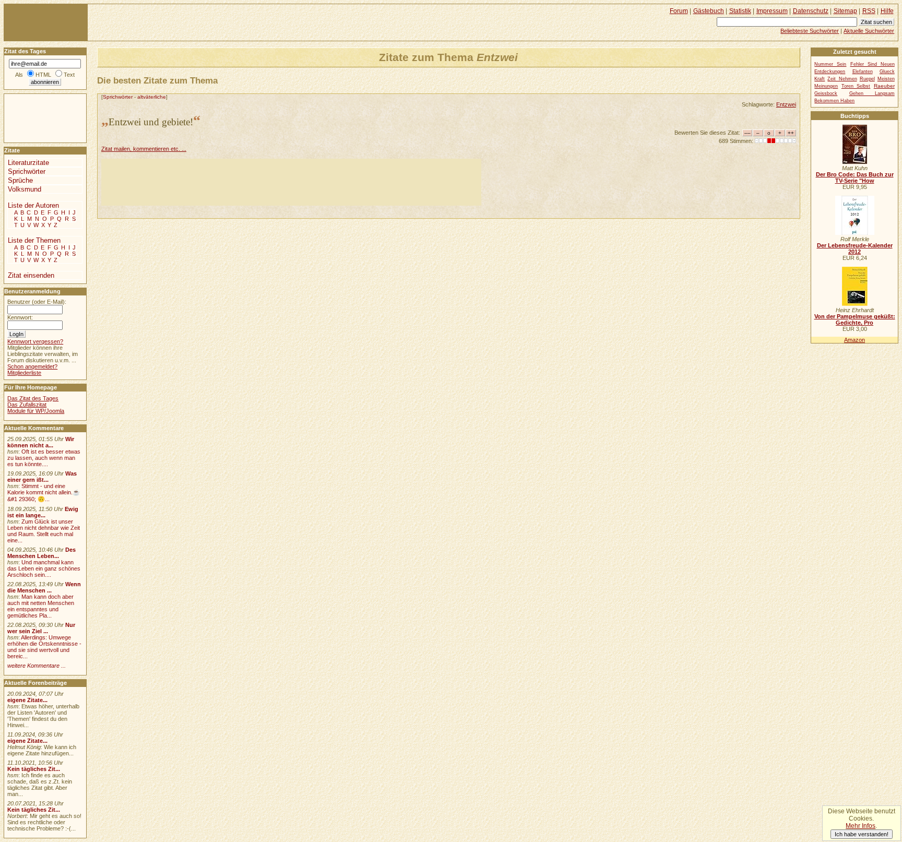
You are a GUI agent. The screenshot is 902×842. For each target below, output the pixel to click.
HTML (43, 75)
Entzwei (786, 104)
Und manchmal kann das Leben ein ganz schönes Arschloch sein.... (43, 568)
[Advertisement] (291, 182)
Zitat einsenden (31, 275)
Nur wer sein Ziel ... (41, 628)
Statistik (740, 11)
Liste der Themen (34, 240)
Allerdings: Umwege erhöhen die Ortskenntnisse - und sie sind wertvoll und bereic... (44, 646)
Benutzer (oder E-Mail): (36, 302)
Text (69, 75)
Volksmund (24, 189)
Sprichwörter (118, 97)
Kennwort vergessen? (35, 341)
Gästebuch (708, 11)
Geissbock (825, 93)
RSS (868, 11)
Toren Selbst (855, 86)
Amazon (854, 340)
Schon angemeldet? (32, 366)
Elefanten (862, 71)
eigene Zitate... (27, 700)
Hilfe (887, 11)
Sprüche (20, 180)
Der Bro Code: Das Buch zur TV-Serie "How (855, 177)
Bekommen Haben (834, 100)
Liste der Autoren (33, 205)
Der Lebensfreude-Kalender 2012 (855, 248)
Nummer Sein (830, 64)
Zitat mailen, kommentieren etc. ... (143, 149)
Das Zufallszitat (26, 404)
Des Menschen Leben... (41, 553)
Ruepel (867, 78)
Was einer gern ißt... (42, 476)
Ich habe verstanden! (861, 834)
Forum (679, 11)
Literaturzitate (28, 163)
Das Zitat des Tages (32, 398)
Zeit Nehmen (842, 78)
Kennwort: (20, 317)
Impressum (772, 11)
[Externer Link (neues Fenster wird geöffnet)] (854, 162)
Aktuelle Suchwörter (869, 31)
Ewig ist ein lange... (42, 512)
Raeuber (884, 86)
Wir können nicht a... (40, 442)
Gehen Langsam (872, 93)
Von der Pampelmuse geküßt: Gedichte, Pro (854, 319)
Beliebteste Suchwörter (809, 31)
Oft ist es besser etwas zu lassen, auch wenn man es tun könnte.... (43, 457)
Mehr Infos (860, 825)
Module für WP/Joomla (35, 411)
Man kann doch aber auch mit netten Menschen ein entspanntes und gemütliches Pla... (40, 606)
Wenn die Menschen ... (44, 587)
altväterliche (151, 97)
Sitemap (845, 11)
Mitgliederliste (24, 373)
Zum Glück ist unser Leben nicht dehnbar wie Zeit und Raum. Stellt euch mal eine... (43, 530)
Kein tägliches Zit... (33, 769)
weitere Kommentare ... (36, 665)
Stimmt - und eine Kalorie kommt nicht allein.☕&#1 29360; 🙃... (43, 492)
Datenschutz (810, 11)
